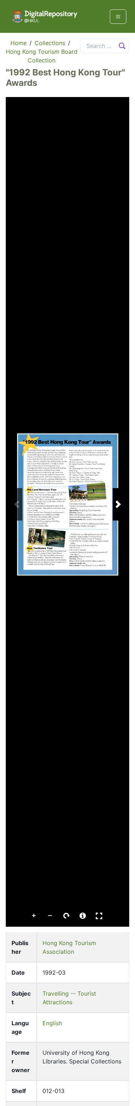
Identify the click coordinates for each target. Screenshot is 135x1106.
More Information (83, 916)
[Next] (118, 504)
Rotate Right (66, 916)
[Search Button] (122, 45)
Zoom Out (50, 916)
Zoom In (34, 916)
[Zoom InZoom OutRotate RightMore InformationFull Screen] (67, 512)
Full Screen (99, 916)
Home (18, 43)
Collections (50, 43)
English (52, 1023)
